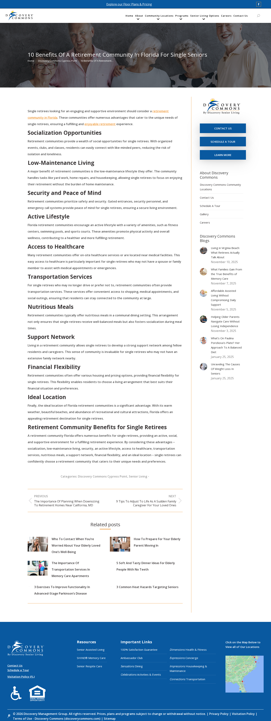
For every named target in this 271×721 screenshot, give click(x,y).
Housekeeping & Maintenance (188, 668)
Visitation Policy (244, 714)
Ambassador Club (132, 658)
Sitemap (109, 719)
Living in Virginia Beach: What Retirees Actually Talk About (225, 252)
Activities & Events (141, 674)
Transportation (187, 679)
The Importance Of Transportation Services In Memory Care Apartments (71, 569)
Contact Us (207, 197)
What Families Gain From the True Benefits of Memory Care (226, 273)
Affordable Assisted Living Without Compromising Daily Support (223, 297)
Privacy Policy (219, 714)
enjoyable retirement (100, 124)
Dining (132, 666)
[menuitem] (129, 16)
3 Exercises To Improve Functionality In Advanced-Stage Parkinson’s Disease (62, 590)
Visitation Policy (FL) (21, 676)
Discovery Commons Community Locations (220, 187)
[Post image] (38, 544)
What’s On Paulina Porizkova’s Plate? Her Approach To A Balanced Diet (226, 345)
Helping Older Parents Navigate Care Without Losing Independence (225, 321)
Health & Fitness (188, 649)
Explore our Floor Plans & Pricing (129, 4)
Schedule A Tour (210, 206)
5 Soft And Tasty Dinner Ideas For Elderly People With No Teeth (146, 566)
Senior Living (138, 476)
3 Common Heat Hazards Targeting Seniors (147, 587)
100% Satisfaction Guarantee (139, 649)
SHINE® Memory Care (91, 658)
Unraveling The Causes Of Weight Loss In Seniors (225, 368)
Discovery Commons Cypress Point (102, 476)
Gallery (204, 214)
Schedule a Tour (18, 670)
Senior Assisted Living (91, 649)
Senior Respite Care (89, 666)
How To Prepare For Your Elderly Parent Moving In (157, 542)
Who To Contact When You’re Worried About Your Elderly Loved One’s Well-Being (76, 545)
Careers (205, 222)
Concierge (184, 658)
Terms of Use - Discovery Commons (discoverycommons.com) (56, 719)
